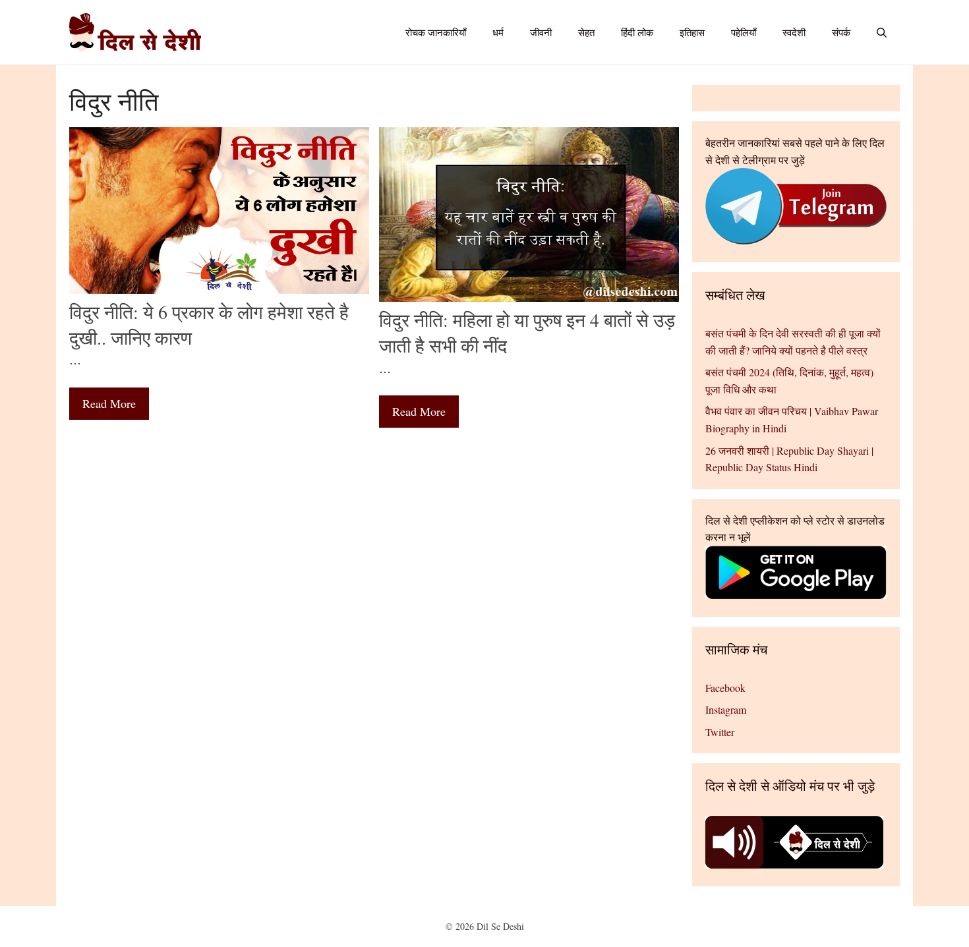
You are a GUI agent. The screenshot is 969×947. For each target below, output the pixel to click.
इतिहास (692, 32)
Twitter (719, 732)
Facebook (725, 688)
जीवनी (541, 32)
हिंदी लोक (637, 32)
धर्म (498, 32)
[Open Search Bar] (882, 32)
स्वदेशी (794, 32)
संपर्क (841, 32)
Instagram (725, 709)
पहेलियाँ (743, 32)
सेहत (586, 32)
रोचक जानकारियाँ (435, 32)
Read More (109, 403)
